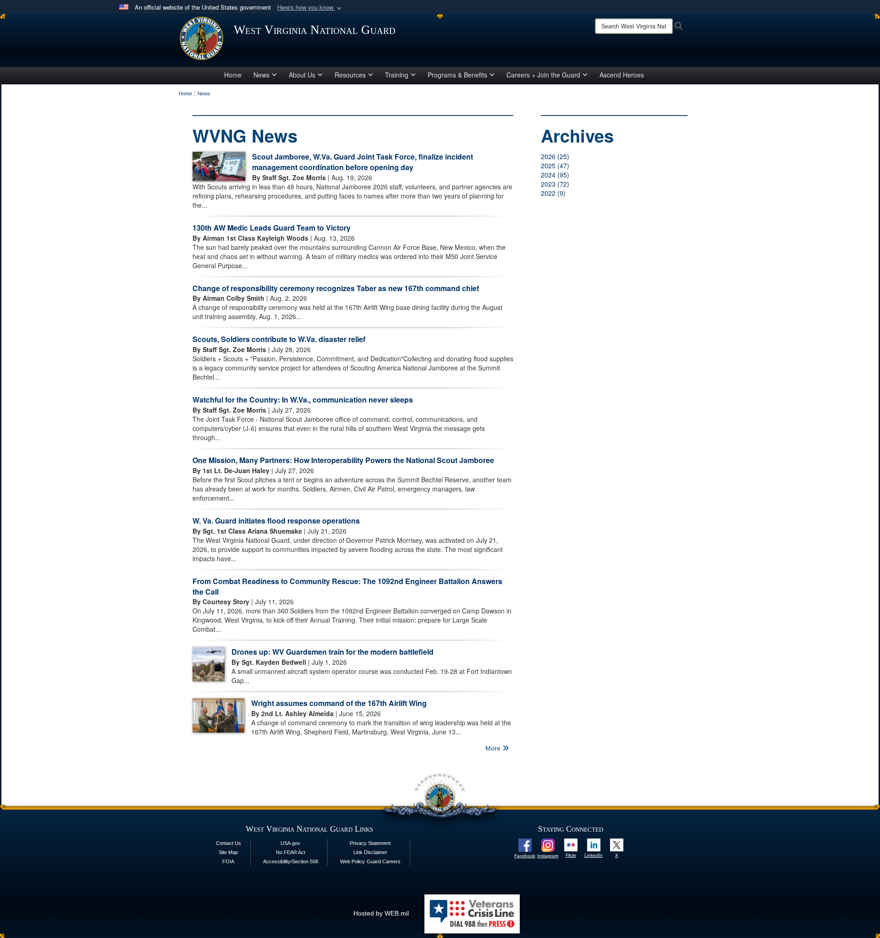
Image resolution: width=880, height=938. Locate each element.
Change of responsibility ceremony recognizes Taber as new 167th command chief (335, 288)
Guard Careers (384, 861)
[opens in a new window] (525, 844)
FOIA (228, 861)
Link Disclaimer (370, 852)
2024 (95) (555, 174)
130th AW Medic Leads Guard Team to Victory (271, 227)
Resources (350, 74)
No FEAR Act (290, 852)
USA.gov (290, 843)
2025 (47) (555, 165)
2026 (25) (555, 156)
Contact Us (228, 843)
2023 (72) (555, 183)
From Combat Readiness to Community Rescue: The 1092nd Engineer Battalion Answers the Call (347, 586)
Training (396, 74)
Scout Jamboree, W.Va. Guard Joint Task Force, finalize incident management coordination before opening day (362, 161)
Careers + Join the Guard (543, 74)
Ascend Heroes (622, 74)
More (493, 748)
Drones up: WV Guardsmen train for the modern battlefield (332, 651)
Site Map (228, 852)
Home (233, 74)
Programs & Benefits (457, 74)
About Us (302, 74)
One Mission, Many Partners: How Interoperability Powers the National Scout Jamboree (343, 460)
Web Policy (352, 861)
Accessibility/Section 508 (290, 861)
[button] (310, 7)
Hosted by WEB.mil (381, 913)
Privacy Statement (370, 843)
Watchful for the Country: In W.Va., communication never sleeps (302, 399)
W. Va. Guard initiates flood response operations (276, 520)
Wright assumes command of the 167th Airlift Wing (339, 703)
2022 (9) (553, 193)
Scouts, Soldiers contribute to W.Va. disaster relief (278, 339)
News (261, 74)
